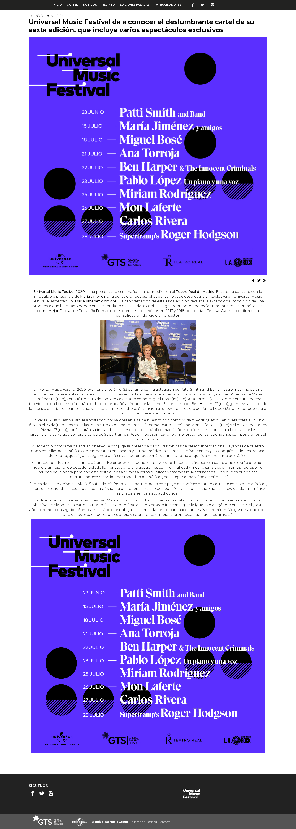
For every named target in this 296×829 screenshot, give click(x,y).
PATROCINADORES (167, 4)
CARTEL (72, 4)
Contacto (164, 821)
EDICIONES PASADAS (134, 4)
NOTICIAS (90, 4)
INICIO (57, 4)
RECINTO (108, 4)
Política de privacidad (144, 821)
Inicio (40, 16)
